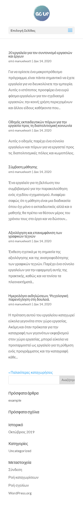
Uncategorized (19, 451)
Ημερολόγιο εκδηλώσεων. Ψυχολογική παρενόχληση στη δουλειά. (38, 297)
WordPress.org (20, 493)
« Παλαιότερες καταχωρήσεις (30, 372)
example (14, 400)
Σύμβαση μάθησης (22, 167)
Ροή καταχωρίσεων (23, 477)
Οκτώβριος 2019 (21, 432)
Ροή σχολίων (18, 485)
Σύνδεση (15, 469)
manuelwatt (23, 61)
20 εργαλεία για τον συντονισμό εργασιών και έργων (40, 54)
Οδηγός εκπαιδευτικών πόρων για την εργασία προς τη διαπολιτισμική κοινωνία (40, 124)
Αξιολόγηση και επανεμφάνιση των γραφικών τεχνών (35, 234)
